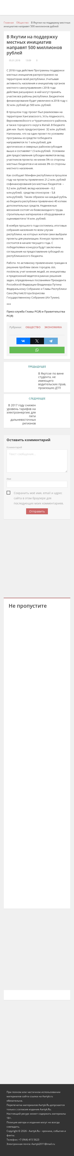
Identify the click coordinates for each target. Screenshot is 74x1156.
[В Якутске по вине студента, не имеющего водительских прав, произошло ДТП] (21, 380)
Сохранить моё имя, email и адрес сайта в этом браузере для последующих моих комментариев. (39, 493)
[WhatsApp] (37, 350)
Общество (32, 327)
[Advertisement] (37, 558)
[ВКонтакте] (23, 341)
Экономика (53, 327)
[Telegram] (51, 341)
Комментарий (14, 447)
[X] (37, 341)
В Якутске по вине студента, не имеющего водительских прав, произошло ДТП (52, 381)
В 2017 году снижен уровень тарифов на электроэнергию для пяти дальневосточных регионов (21, 414)
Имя (9, 478)
